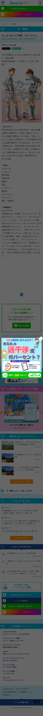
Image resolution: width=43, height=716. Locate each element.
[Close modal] (41, 338)
